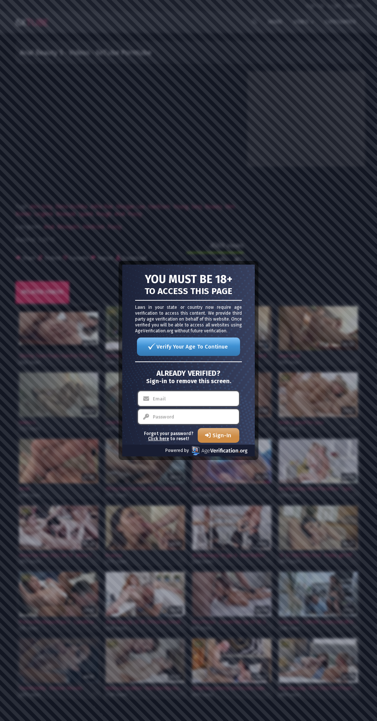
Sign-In (221, 435)
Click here (158, 438)
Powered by (177, 450)
